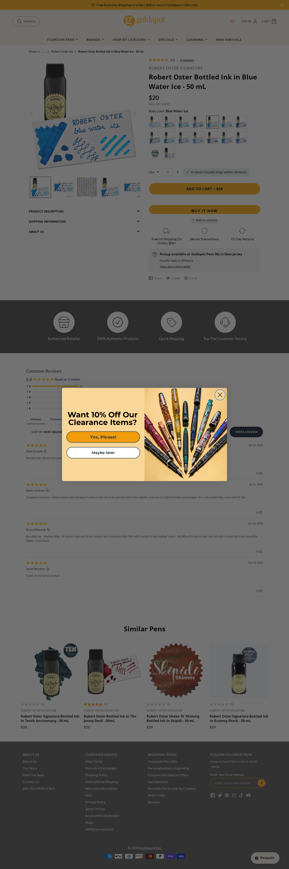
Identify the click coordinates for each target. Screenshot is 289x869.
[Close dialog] (220, 395)
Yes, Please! (103, 437)
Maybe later (103, 452)
